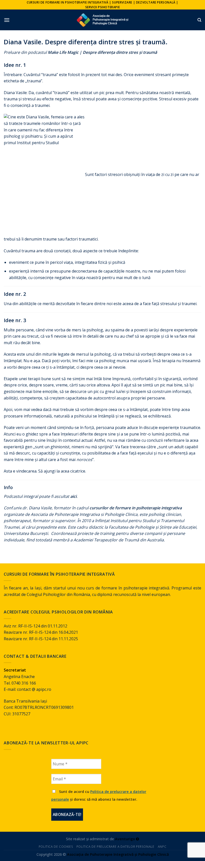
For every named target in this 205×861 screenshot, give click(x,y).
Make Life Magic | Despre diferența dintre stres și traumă (102, 52)
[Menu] (7, 20)
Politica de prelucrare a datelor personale (115, 846)
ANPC (162, 846)
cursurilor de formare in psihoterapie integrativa (136, 508)
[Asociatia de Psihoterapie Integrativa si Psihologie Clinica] (102, 20)
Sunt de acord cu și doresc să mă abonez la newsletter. (98, 795)
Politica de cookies (56, 846)
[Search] (199, 20)
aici (73, 496)
